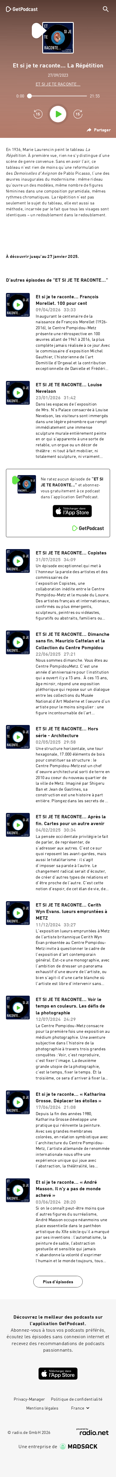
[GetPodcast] (21, 9)
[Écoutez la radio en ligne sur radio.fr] (92, 1432)
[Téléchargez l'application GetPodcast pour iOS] (72, 511)
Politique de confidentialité (76, 1399)
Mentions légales (42, 1408)
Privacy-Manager (29, 1399)
